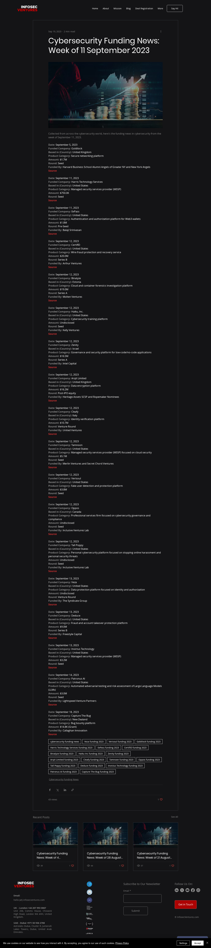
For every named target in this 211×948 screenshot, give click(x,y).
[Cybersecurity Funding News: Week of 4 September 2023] (55, 835)
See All (174, 816)
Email (126, 891)
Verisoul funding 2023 (120, 741)
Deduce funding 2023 (91, 765)
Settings (183, 943)
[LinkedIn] (177, 890)
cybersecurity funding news (64, 741)
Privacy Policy (122, 943)
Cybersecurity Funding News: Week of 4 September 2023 (52, 855)
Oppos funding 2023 (149, 759)
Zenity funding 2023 (118, 753)
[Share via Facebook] (49, 789)
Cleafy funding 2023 (93, 759)
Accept (197, 943)
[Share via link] (72, 789)
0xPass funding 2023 (108, 747)
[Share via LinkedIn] (64, 789)
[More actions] (161, 31)
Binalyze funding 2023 (61, 753)
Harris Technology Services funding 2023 (71, 747)
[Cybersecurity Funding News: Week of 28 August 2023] (105, 835)
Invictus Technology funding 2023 (125, 765)
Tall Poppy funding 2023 (62, 765)
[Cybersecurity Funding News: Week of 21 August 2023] (155, 835)
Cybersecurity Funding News (64, 779)
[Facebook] (193, 890)
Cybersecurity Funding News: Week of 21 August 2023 (153, 855)
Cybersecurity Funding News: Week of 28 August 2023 (104, 855)
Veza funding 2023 (93, 741)
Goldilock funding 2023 (148, 741)
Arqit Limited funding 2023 (64, 759)
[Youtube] (187, 890)
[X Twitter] (182, 890)
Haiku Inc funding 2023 (91, 753)
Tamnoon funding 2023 (121, 759)
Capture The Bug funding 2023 (98, 771)
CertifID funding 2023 (135, 747)
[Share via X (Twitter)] (57, 789)
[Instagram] (198, 890)
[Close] (207, 943)
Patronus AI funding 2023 (63, 771)
